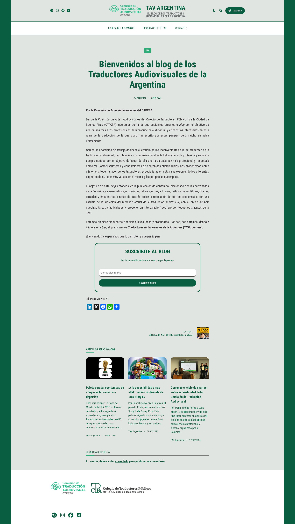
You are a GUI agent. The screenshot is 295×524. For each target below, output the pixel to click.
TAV (147, 50)
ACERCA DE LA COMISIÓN (121, 28)
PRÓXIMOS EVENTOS (155, 28)
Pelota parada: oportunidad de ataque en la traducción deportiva (105, 392)
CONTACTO (181, 28)
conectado (121, 461)
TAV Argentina (165, 7)
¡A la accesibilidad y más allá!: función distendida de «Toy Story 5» (145, 392)
